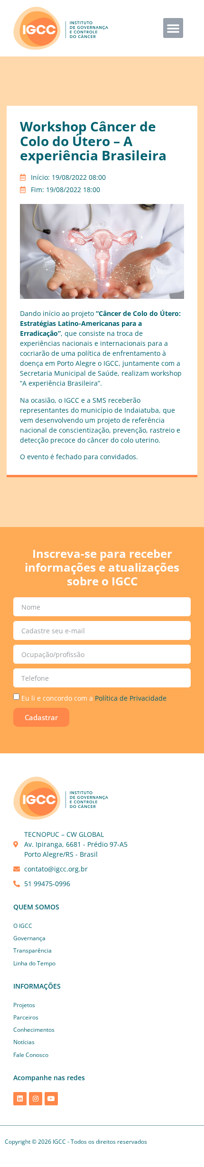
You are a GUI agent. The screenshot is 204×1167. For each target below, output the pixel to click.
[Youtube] (51, 1098)
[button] (173, 28)
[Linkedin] (20, 1098)
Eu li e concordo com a (94, 698)
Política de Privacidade (131, 698)
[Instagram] (35, 1098)
